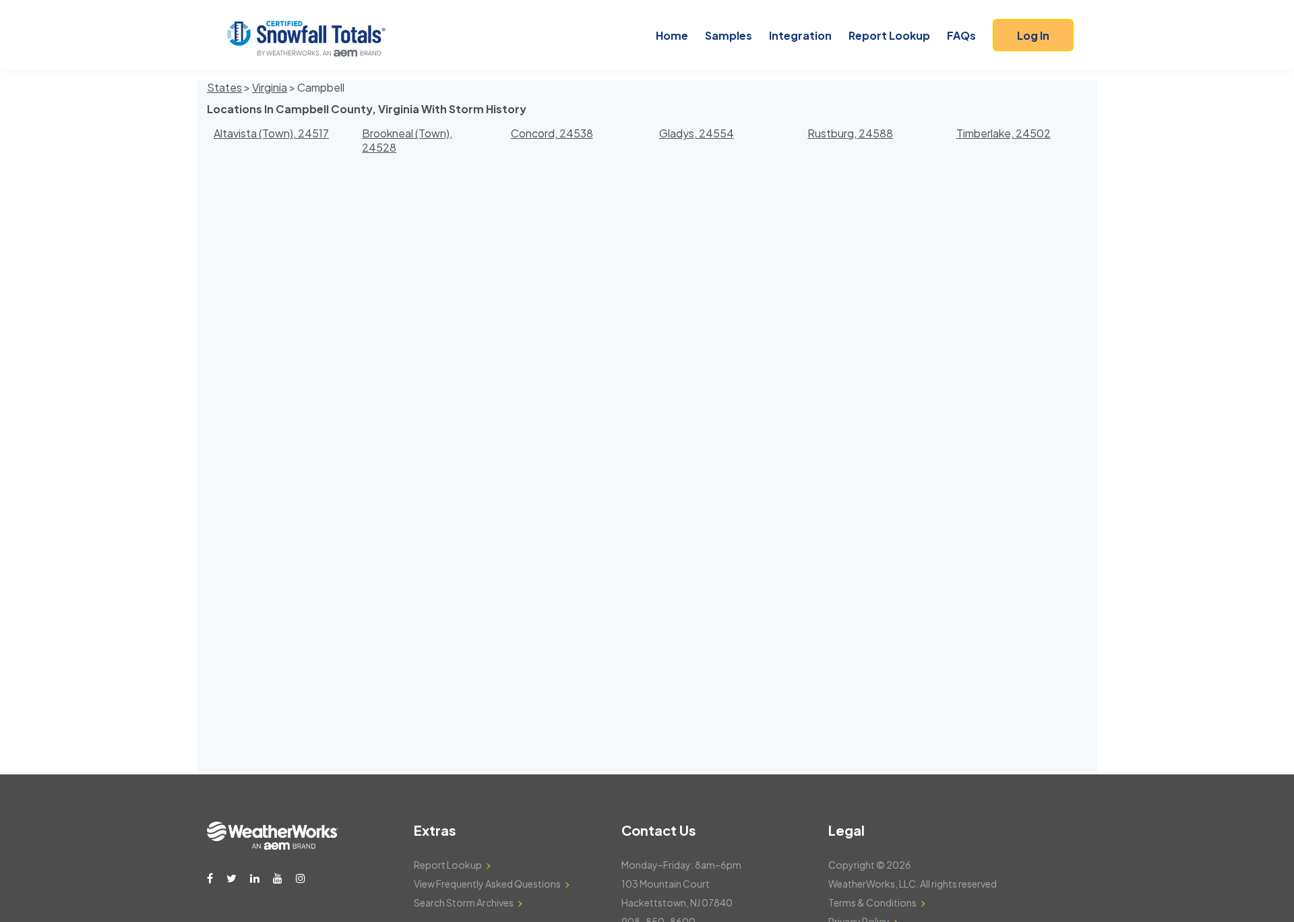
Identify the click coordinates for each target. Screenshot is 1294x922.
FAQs (961, 35)
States (224, 87)
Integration (800, 35)
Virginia (269, 87)
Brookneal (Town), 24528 (407, 140)
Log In (1033, 35)
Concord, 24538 (552, 133)
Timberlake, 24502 (1003, 133)
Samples (728, 35)
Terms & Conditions (872, 902)
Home (672, 35)
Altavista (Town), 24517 (271, 133)
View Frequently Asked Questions (487, 884)
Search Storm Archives (464, 902)
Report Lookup (889, 35)
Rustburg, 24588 (850, 133)
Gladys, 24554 (696, 133)
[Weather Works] (272, 846)
